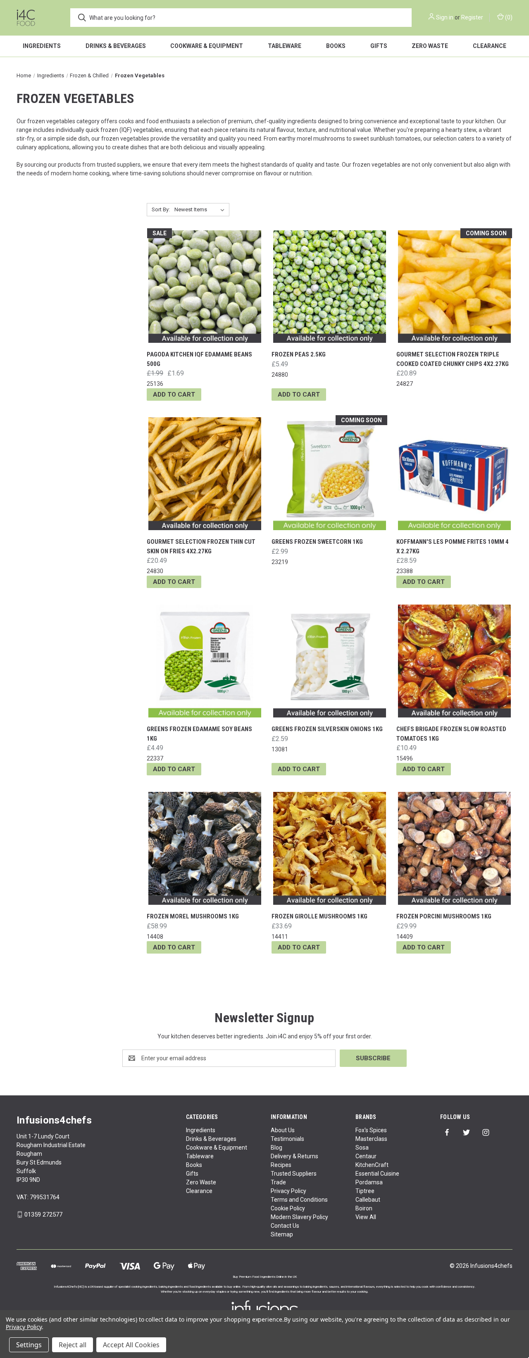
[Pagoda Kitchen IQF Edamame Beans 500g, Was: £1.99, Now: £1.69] (204, 287)
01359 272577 (43, 1214)
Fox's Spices (371, 1130)
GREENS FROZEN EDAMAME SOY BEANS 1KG (199, 733)
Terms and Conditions (299, 1199)
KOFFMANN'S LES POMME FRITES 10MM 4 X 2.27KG (452, 546)
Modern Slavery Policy (299, 1217)
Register (472, 17)
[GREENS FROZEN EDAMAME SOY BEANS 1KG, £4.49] (204, 661)
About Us (283, 1130)
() (508, 17)
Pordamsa (369, 1182)
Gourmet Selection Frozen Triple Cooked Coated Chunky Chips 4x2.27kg (452, 359)
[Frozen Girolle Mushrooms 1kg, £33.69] (329, 848)
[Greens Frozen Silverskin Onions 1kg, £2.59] (329, 661)
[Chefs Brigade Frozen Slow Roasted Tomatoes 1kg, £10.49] (454, 661)
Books (336, 46)
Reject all (72, 1344)
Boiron (363, 1208)
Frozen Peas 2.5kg (299, 354)
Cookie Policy (288, 1208)
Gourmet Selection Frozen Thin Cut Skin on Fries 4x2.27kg (201, 546)
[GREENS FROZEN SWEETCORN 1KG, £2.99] (329, 473)
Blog (276, 1147)
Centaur (365, 1156)
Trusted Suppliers (294, 1173)
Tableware (284, 46)
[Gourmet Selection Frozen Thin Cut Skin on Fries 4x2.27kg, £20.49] (204, 473)
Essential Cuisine (377, 1173)
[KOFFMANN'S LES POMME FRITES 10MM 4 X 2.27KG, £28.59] (454, 473)
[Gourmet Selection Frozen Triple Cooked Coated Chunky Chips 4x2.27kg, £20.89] (454, 287)
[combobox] (241, 17)
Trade (278, 1182)
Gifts (378, 46)
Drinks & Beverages (116, 46)
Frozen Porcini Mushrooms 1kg (443, 916)
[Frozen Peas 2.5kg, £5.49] (329, 287)
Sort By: (161, 209)
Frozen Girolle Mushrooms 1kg (319, 916)
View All (365, 1217)
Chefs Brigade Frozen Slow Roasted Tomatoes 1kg (451, 733)
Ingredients (42, 46)
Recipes (281, 1165)
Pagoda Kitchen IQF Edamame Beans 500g (199, 359)
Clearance (489, 46)
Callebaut (367, 1199)
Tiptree (364, 1191)
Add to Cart (174, 394)
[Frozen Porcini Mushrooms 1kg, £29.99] (454, 848)
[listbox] (201, 209)
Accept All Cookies (131, 1344)
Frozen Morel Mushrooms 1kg (193, 916)
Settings (29, 1344)
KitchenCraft (371, 1165)
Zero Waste (430, 46)
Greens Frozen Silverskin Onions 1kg (327, 729)
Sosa (362, 1147)
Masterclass (371, 1139)
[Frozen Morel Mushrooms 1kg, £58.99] (204, 848)
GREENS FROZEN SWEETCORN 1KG (317, 541)
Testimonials (287, 1139)
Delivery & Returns (294, 1156)
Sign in (444, 17)
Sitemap (282, 1234)
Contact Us (285, 1225)
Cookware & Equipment (206, 46)
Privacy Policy (288, 1191)
